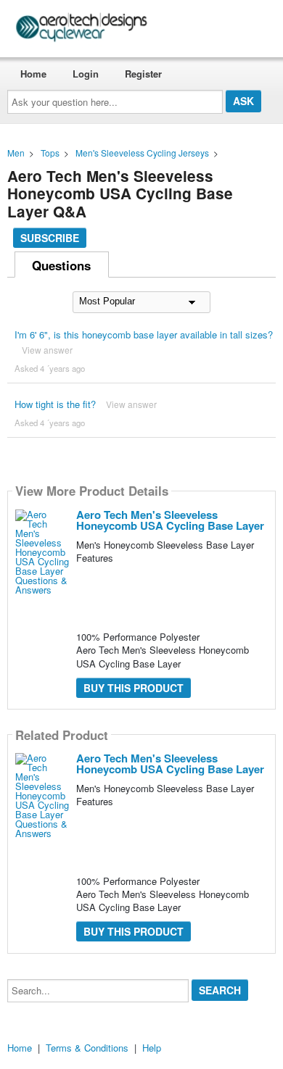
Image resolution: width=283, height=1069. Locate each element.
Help (151, 1048)
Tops (50, 152)
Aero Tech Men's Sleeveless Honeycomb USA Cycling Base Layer (170, 520)
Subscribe (49, 237)
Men (16, 152)
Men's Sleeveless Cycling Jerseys (142, 152)
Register (143, 73)
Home (33, 73)
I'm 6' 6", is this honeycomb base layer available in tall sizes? (144, 334)
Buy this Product (133, 688)
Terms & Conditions (87, 1048)
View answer (47, 350)
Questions (61, 265)
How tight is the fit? (55, 404)
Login (86, 73)
